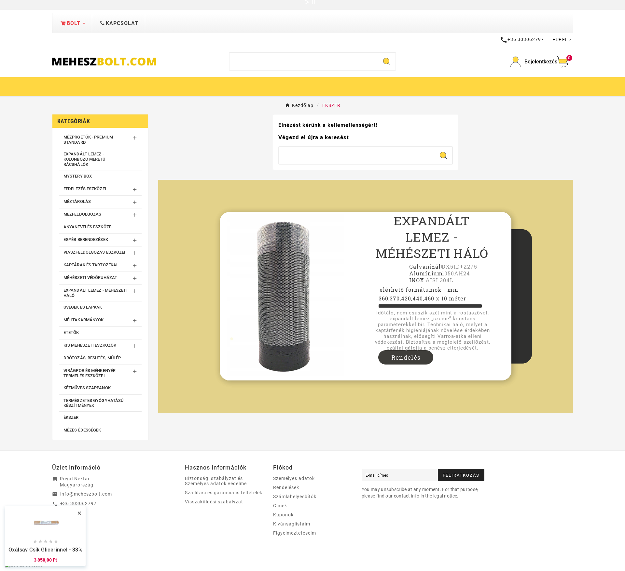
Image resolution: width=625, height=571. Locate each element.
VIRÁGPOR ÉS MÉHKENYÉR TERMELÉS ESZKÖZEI (89, 373)
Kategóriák (73, 121)
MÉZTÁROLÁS (77, 201)
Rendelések (286, 487)
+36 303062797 (78, 503)
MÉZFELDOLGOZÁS (82, 214)
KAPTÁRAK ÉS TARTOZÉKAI (90, 264)
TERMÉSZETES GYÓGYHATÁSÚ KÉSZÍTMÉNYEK (93, 403)
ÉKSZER (71, 417)
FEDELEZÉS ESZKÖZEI (84, 188)
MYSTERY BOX (77, 176)
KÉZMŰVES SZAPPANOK (87, 387)
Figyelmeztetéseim (294, 533)
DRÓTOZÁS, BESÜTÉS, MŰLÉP (92, 357)
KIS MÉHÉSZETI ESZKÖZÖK (89, 345)
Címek (280, 505)
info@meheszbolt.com (86, 494)
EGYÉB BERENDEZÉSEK (85, 239)
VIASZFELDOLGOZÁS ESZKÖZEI (94, 252)
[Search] (386, 61)
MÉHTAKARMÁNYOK (83, 319)
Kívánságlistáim (291, 523)
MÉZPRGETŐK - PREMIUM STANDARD (88, 140)
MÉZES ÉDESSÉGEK (82, 430)
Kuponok (283, 514)
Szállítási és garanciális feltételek (223, 492)
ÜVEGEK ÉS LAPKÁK (82, 307)
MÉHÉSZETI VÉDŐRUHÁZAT (90, 277)
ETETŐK (71, 332)
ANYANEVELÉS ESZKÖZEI (88, 226)
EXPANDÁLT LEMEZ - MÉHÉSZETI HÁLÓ (95, 293)
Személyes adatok (294, 478)
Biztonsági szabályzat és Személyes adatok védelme (216, 481)
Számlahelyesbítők (294, 496)
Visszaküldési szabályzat (214, 501)
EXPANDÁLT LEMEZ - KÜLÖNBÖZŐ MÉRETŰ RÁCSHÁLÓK (84, 159)
